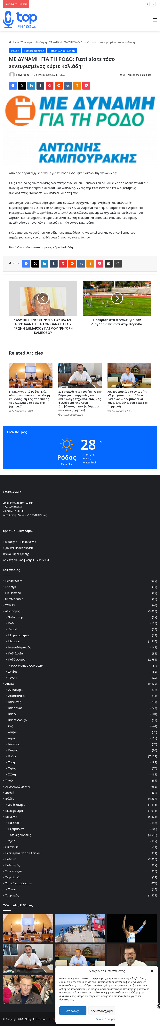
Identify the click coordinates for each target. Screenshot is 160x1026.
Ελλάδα (9, 798)
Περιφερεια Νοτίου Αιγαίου (23, 853)
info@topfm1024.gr (21, 502)
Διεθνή (13, 629)
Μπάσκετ (14, 641)
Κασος (12, 714)
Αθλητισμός (12, 611)
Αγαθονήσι (15, 690)
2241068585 (15, 507)
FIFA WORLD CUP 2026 (27, 665)
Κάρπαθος (15, 708)
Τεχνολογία (12, 877)
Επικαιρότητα (14, 811)
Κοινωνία (11, 817)
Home (15, 42)
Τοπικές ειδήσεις (34, 50)
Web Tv (10, 605)
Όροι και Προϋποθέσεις (18, 548)
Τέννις (12, 677)
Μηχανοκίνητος (18, 635)
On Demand (13, 593)
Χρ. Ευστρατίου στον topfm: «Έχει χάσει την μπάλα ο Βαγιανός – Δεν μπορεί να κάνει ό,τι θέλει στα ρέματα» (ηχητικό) (128, 399)
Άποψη (9, 780)
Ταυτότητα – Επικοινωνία (19, 542)
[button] (152, 971)
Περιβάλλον (16, 829)
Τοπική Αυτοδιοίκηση (34, 42)
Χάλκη (12, 774)
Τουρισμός (12, 895)
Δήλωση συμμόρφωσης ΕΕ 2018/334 (26, 560)
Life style (11, 587)
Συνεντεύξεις (13, 871)
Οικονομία (12, 847)
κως (10, 726)
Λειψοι (12, 732)
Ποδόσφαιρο (17, 659)
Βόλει (12, 623)
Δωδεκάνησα (16, 804)
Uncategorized (14, 599)
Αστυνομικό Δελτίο (17, 786)
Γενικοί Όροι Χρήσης (16, 554)
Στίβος (12, 671)
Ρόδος (15, 50)
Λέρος (12, 738)
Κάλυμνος (14, 702)
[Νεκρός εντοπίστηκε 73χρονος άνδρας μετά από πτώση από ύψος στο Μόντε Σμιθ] (80, 928)
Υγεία (11, 841)
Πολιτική (10, 859)
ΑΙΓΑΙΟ (9, 683)
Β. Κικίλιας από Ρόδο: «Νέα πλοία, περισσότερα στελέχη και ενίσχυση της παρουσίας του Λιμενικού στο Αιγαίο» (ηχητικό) (29, 399)
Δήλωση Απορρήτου (106, 1019)
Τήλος (12, 768)
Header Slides (13, 581)
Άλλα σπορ (15, 617)
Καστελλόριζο (17, 720)
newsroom (22, 74)
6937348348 (17, 511)
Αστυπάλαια (16, 696)
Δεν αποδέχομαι (102, 1011)
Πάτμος (13, 750)
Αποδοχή (72, 1011)
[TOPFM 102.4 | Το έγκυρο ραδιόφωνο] (20, 19)
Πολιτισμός (12, 865)
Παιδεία (13, 823)
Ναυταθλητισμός (19, 647)
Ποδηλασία (15, 653)
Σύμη (11, 762)
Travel (12, 889)
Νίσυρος (14, 744)
